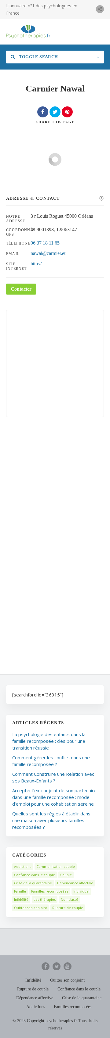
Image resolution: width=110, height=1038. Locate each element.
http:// (36, 263)
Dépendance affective (75, 883)
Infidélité (21, 899)
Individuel (81, 891)
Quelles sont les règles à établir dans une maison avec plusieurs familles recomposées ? (51, 820)
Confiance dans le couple (34, 874)
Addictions (22, 866)
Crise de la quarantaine (33, 883)
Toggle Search (38, 57)
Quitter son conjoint (30, 907)
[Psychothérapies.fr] (28, 31)
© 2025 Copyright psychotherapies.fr (45, 1020)
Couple (66, 874)
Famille (20, 891)
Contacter (21, 289)
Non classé (69, 899)
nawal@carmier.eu (49, 253)
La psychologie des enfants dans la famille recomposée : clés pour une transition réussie (49, 741)
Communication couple (55, 866)
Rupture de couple (67, 907)
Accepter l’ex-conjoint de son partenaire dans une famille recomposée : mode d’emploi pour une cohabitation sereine (54, 797)
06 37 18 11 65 (45, 242)
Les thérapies (45, 899)
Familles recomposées (49, 891)
